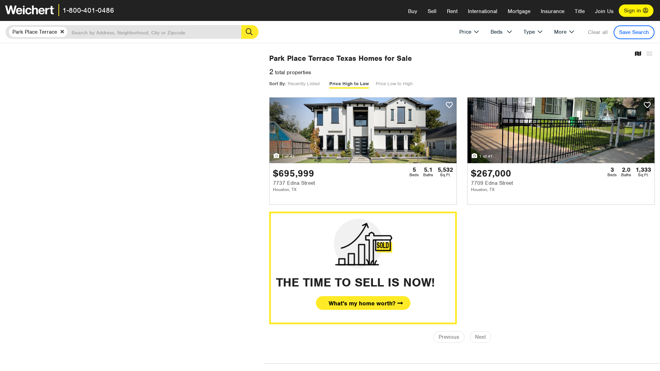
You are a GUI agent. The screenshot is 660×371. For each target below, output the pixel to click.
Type (529, 32)
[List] (649, 54)
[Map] (638, 54)
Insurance (552, 11)
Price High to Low (349, 84)
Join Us (604, 11)
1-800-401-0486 (88, 10)
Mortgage (519, 11)
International (482, 11)
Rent (452, 11)
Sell (432, 11)
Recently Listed (304, 84)
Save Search (634, 32)
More (560, 32)
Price (465, 32)
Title (580, 11)
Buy (412, 11)
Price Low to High (394, 84)
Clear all (598, 32)
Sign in (633, 10)
